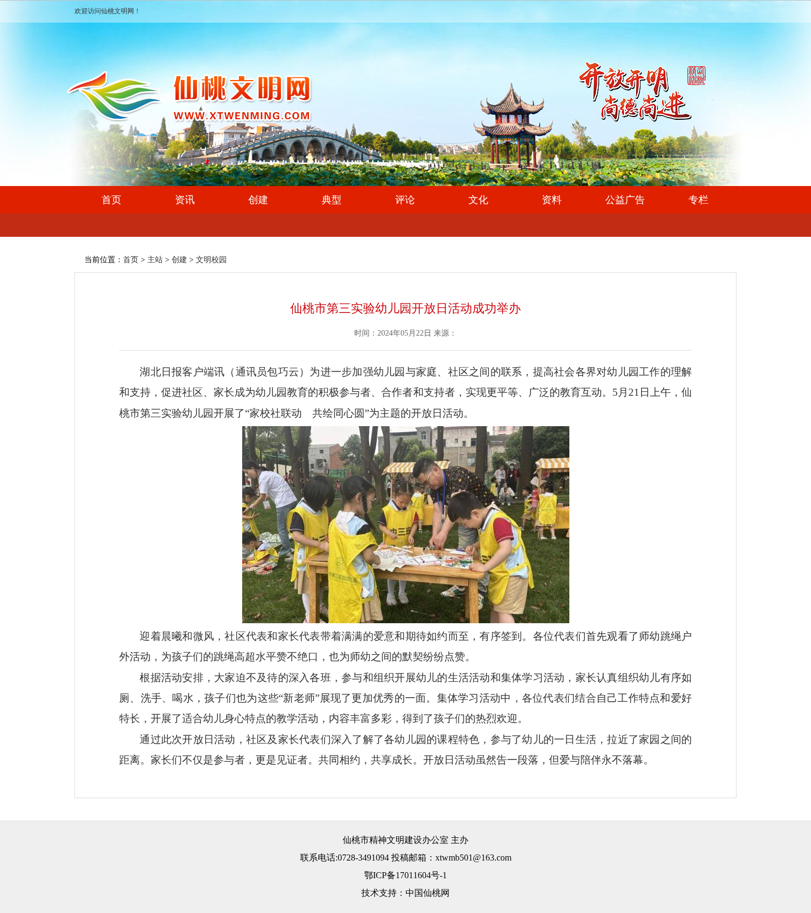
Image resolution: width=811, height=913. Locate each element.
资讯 (185, 199)
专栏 (698, 199)
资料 (552, 199)
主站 (155, 260)
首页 (111, 199)
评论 (405, 199)
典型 (332, 199)
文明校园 (211, 260)
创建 (258, 199)
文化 (478, 199)
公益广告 (625, 199)
